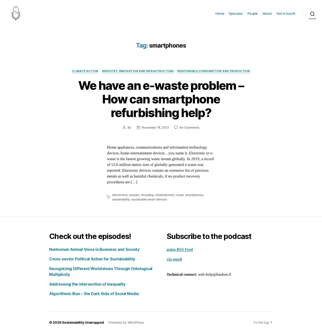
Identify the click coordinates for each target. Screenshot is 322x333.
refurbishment (164, 195)
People (252, 13)
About (267, 13)
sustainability (121, 199)
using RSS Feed (180, 249)
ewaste (134, 195)
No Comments (189, 127)
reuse (180, 195)
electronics (119, 195)
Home (219, 13)
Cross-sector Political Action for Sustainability (92, 259)
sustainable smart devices (149, 199)
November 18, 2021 (155, 127)
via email (174, 259)
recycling (147, 195)
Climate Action (85, 71)
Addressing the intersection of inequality (87, 284)
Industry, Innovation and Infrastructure (138, 71)
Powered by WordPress (126, 322)
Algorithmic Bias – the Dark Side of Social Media (94, 293)
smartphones (194, 195)
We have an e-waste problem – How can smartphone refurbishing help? (161, 99)
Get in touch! (285, 13)
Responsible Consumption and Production (213, 71)
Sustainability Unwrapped (83, 322)
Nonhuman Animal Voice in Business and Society (94, 249)
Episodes (236, 13)
